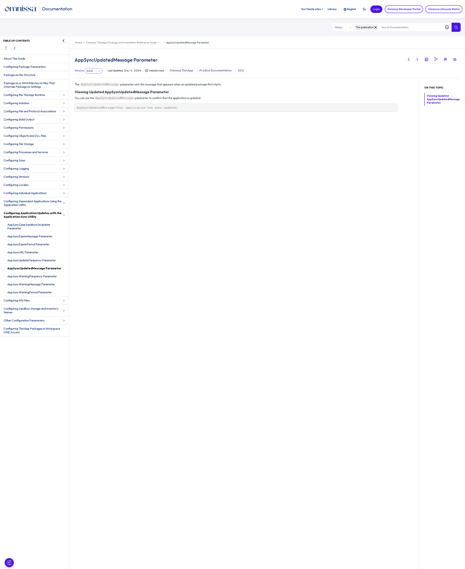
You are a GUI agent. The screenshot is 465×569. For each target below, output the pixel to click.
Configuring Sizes (14, 160)
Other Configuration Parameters (24, 320)
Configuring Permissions (19, 127)
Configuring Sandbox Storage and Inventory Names (31, 310)
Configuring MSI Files (17, 300)
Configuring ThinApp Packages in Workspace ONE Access (32, 330)
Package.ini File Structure (19, 75)
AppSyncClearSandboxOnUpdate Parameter (28, 226)
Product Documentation (215, 70)
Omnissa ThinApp (181, 70)
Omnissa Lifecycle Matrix (444, 9)
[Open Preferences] (9, 562)
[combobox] (398, 27)
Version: (79, 70)
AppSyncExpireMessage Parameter (29, 236)
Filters (339, 27)
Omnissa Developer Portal (403, 9)
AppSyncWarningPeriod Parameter (29, 292)
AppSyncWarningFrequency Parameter (32, 276)
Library (332, 9)
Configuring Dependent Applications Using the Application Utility (32, 203)
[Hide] (63, 40)
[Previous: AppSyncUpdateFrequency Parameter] (408, 59)
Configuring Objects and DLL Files (25, 136)
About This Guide (14, 58)
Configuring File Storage (19, 144)
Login (376, 9)
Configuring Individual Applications (25, 193)
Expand (6, 48)
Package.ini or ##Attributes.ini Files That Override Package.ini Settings (29, 85)
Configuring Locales (16, 185)
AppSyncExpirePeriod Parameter (28, 244)
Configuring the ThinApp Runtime (24, 95)
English (351, 9)
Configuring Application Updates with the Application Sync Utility (33, 214)
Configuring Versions (16, 176)
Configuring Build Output (19, 119)
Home (78, 42)
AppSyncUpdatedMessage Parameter (34, 268)
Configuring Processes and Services (26, 152)
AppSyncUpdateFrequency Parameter (31, 260)
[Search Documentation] (456, 27)
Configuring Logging (16, 168)
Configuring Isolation (16, 103)
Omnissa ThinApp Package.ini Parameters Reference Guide (121, 42)
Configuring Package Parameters (25, 67)
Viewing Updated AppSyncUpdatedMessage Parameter (443, 99)
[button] (364, 9)
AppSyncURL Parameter (23, 252)
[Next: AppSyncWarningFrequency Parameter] (417, 59)
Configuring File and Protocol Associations (30, 111)
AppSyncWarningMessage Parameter (31, 284)
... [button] (161, 42)
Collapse (14, 48)
